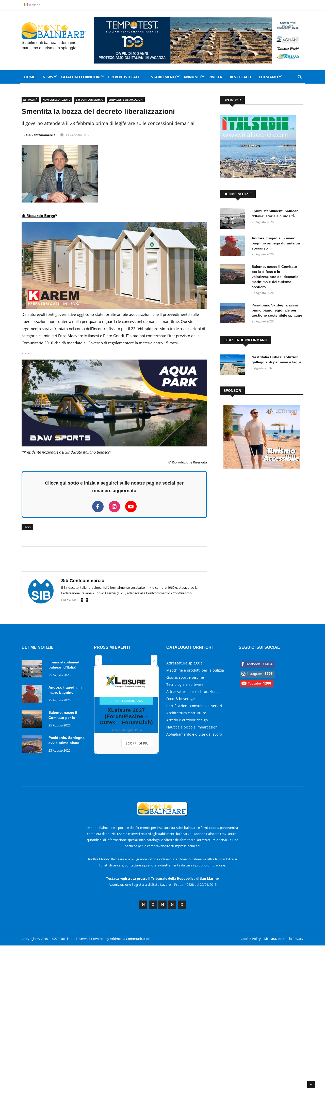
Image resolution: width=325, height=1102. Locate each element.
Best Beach (240, 76)
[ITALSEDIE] (258, 176)
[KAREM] (114, 307)
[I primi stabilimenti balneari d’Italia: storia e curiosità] (234, 219)
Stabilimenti (163, 76)
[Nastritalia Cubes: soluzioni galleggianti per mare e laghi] (234, 365)
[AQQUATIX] (114, 444)
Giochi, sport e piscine (185, 677)
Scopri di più (137, 743)
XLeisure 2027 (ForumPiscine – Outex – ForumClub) (126, 716)
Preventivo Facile (125, 76)
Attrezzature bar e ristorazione (192, 691)
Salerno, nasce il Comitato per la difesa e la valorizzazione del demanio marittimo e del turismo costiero (275, 277)
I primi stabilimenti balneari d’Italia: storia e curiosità (64, 667)
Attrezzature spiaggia (184, 663)
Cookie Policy (251, 938)
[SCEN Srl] (261, 467)
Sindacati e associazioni (126, 99)
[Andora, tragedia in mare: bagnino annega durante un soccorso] (234, 247)
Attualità (30, 99)
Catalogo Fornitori (81, 76)
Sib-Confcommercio (89, 99)
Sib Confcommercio (40, 135)
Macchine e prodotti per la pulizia (195, 670)
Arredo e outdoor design (187, 720)
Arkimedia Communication (130, 938)
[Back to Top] (311, 1084)
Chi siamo (268, 76)
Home (29, 76)
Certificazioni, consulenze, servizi (194, 705)
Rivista (215, 76)
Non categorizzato (57, 99)
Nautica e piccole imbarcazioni (192, 727)
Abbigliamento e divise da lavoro (194, 734)
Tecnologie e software (184, 684)
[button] (98, 660)
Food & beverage (180, 698)
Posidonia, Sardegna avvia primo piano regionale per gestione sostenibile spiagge (277, 310)
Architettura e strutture (186, 712)
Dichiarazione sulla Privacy (283, 938)
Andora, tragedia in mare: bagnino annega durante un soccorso (276, 243)
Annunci (192, 76)
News (48, 76)
